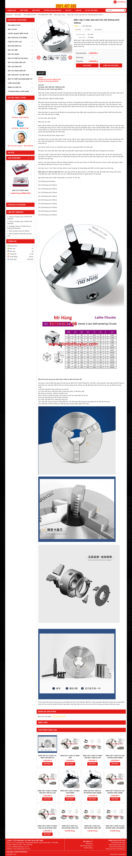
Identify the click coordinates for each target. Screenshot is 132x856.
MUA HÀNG (87, 65)
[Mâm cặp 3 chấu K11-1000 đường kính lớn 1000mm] (92, 814)
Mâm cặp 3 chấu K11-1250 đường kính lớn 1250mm (69, 828)
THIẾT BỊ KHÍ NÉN (14, 83)
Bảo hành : (82, 37)
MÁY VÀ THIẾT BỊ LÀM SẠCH (18, 58)
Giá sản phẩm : (81, 53)
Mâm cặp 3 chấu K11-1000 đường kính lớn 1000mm (92, 828)
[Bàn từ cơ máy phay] (20, 175)
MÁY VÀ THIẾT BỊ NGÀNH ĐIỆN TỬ (20, 79)
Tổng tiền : (80, 61)
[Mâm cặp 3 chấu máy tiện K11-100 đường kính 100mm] (54, 36)
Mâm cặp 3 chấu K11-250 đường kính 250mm (115, 757)
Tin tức (68, 10)
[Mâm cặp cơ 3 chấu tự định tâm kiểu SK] (47, 744)
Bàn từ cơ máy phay (20, 190)
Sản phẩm (36, 10)
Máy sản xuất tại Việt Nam (18, 75)
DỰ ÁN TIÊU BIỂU (91, 10)
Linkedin (99, 29)
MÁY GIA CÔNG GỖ (14, 66)
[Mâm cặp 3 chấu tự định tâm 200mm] (70, 779)
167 (87, 26)
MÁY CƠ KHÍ (12, 29)
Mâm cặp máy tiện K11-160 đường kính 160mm (92, 792)
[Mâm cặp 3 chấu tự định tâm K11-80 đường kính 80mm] (47, 814)
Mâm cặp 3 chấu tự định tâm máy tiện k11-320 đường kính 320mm (92, 758)
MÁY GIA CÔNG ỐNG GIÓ (16, 62)
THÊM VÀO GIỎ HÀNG (110, 65)
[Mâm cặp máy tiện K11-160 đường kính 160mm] (92, 779)
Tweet (88, 29)
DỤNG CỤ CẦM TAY (14, 87)
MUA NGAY (47, 764)
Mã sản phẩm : (81, 34)
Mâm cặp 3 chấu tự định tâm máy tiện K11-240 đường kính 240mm (47, 793)
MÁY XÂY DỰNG (13, 54)
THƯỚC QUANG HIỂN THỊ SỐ (18, 33)
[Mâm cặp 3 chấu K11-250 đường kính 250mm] (115, 744)
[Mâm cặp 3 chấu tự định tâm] (70, 744)
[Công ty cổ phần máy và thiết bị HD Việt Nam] (66, 7)
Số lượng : (80, 57)
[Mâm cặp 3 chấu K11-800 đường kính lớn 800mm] (115, 814)
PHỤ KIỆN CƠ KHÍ (14, 25)
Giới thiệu (24, 10)
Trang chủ (11, 10)
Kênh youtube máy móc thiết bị (19, 231)
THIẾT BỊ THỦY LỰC (15, 42)
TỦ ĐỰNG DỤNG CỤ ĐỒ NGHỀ (18, 91)
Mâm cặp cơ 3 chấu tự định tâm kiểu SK (47, 757)
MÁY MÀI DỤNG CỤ (14, 46)
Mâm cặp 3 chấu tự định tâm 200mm (70, 792)
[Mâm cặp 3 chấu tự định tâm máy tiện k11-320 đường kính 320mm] (92, 744)
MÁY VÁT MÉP (13, 50)
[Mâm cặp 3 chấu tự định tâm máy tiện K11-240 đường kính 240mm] (47, 779)
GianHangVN (122, 854)
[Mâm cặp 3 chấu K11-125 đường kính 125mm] (115, 779)
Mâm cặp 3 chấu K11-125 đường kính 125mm (115, 792)
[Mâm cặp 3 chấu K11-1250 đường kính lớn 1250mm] (70, 814)
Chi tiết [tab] (41, 73)
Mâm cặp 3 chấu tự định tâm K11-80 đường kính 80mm (47, 828)
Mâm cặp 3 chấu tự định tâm (70, 757)
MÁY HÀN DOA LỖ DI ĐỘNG (17, 37)
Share (78, 29)
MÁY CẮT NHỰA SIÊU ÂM (16, 71)
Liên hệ (78, 10)
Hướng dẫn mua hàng (52, 10)
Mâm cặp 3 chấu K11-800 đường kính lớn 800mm (115, 827)
